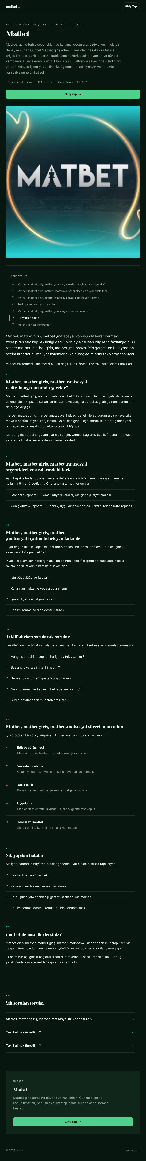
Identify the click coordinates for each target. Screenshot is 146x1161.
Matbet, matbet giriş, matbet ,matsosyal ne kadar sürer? (49, 1019)
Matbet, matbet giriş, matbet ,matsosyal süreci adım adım (53, 311)
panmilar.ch (133, 1150)
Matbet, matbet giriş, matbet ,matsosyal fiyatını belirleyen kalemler (59, 297)
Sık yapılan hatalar (29, 317)
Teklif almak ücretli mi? (23, 1032)
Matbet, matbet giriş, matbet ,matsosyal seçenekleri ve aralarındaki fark (62, 290)
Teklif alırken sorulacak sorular (36, 304)
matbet (11, 6)
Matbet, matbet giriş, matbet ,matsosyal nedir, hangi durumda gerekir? (62, 284)
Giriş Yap (131, 6)
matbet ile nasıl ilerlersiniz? (34, 324)
